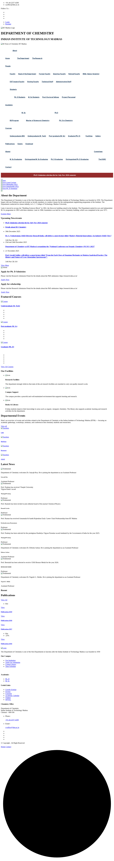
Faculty (12, 74)
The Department (23, 58)
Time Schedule (10, 666)
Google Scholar (10, 690)
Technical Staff (47, 82)
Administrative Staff (63, 82)
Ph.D (56, 113)
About (15, 50)
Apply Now (5, 280)
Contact (8, 167)
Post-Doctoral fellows (50, 97)
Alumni (7, 151)
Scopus (7, 692)
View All (4, 600)
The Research (37, 58)
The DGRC (102, 159)
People (7, 66)
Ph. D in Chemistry (66, 120)
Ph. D (7, 679)
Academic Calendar (12, 696)
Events (20, 144)
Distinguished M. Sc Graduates (36, 159)
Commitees (98, 151)
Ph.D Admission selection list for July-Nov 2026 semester (46, 175)
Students (13, 89)
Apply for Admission (12, 662)
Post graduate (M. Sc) (57, 136)
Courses (8, 128)
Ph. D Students (19, 97)
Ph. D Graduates (57, 159)
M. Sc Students (33, 97)
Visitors (8, 698)
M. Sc (24, 113)
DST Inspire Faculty (17, 82)
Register (8, 24)
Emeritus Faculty (59, 74)
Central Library (10, 664)
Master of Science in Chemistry (37, 120)
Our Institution (10, 660)
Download (29, 144)
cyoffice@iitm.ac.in (12, 727)
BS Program (14, 120)
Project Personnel (68, 97)
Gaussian (8, 694)
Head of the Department (27, 74)
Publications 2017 (6, 629)
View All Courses (7, 367)
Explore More (6, 214)
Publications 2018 (6, 620)
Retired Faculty (74, 74)
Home (7, 58)
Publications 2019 (6, 612)
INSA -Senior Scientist (91, 74)
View (3, 607)
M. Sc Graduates (16, 159)
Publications (10, 144)
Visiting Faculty (33, 82)
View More (5, 265)
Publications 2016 (6, 644)
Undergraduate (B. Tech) (37, 136)
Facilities (89, 136)
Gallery (98, 136)
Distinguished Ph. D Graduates (77, 159)
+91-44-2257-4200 (12, 720)
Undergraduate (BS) (17, 136)
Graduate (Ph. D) (74, 136)
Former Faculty (44, 74)
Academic (9, 105)
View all (4, 426)
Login (7, 22)
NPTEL (8, 700)
